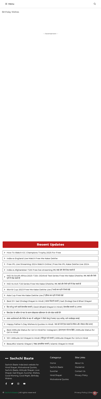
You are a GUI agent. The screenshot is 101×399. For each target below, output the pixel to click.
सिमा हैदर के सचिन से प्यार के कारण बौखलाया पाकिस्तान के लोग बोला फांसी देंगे (34, 312)
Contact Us (80, 371)
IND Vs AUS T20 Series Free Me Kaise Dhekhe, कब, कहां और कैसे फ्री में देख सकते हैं (44, 284)
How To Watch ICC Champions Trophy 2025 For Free (34, 252)
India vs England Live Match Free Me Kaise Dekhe (32, 258)
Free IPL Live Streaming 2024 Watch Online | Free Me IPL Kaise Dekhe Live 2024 (48, 264)
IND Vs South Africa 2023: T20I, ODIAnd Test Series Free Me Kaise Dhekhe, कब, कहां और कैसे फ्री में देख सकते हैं (51, 276)
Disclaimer (80, 367)
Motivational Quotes (59, 379)
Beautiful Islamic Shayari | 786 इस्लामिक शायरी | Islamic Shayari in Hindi (40, 344)
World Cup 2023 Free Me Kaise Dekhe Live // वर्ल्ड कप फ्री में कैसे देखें (38, 289)
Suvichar (54, 371)
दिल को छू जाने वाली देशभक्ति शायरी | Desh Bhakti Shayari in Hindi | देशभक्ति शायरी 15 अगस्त (44, 307)
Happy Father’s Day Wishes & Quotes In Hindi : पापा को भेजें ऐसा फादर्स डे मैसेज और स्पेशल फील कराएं (50, 324)
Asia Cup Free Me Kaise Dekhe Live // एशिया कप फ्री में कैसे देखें (35, 295)
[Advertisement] (50, 138)
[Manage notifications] (95, 393)
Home (53, 363)
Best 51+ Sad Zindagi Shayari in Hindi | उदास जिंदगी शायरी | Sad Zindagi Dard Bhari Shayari (49, 301)
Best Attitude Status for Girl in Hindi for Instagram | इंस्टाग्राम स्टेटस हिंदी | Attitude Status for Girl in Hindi (51, 331)
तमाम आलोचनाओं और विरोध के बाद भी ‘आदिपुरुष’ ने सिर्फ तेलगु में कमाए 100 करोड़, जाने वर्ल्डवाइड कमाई (43, 318)
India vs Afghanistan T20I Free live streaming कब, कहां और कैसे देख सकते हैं (41, 270)
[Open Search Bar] (94, 4)
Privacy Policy (81, 392)
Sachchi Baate (56, 367)
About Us (79, 363)
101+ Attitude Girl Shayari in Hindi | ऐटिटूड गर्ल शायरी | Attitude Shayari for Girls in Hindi (47, 338)
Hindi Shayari (56, 375)
